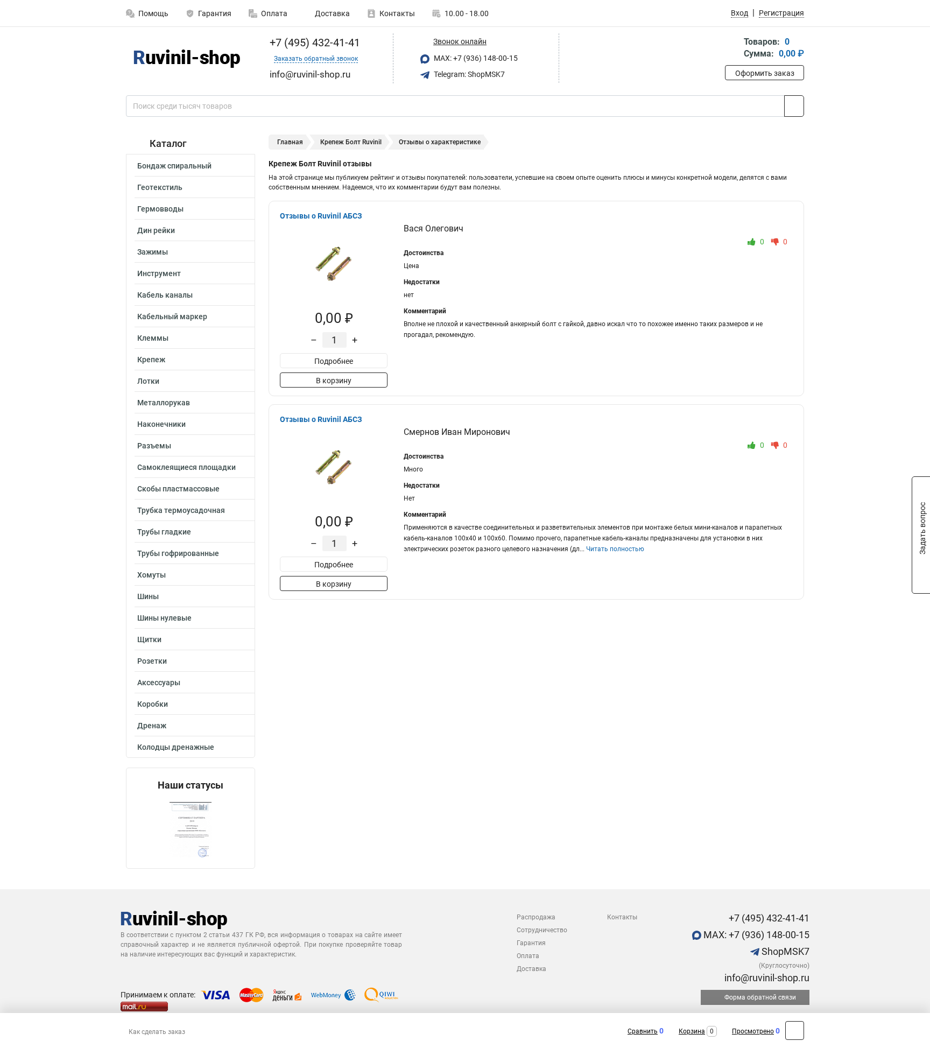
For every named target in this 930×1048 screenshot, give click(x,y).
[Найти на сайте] (794, 106)
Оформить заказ (764, 73)
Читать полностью (615, 549)
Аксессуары (158, 682)
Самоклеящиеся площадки (186, 467)
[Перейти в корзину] (732, 49)
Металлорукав (163, 402)
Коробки (152, 704)
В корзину (333, 380)
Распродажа (536, 917)
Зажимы (152, 252)
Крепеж (151, 359)
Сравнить (643, 1031)
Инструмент (159, 273)
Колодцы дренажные (175, 747)
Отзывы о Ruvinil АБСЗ (321, 216)
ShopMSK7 (784, 951)
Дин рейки (156, 230)
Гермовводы (160, 209)
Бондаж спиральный (174, 165)
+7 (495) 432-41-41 (313, 42)
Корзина (692, 1031)
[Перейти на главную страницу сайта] (186, 59)
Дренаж (151, 725)
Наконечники (161, 424)
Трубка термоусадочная (181, 510)
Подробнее (333, 361)
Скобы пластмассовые (178, 488)
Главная (290, 142)
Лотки (148, 381)
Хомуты (151, 575)
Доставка (331, 13)
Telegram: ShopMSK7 (468, 74)
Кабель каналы (165, 295)
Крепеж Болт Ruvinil (351, 142)
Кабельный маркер (172, 316)
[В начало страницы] (794, 1030)
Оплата (274, 13)
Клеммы (152, 338)
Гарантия (214, 13)
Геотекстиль (159, 187)
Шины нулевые (164, 618)
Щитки (149, 639)
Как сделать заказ (157, 1032)
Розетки (152, 661)
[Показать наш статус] (191, 830)
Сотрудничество (542, 930)
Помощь (153, 13)
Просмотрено (753, 1031)
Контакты (397, 13)
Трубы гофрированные (178, 553)
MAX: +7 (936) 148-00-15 (475, 58)
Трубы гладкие (164, 531)
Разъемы (154, 445)
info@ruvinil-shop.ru (765, 977)
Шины (148, 596)
